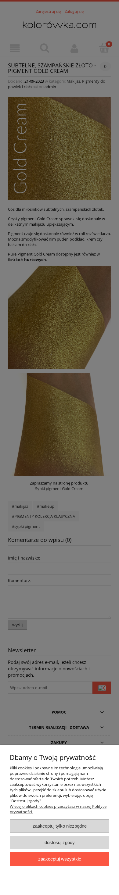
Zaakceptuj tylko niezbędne (60, 826)
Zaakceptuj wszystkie (59, 858)
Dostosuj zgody (60, 842)
